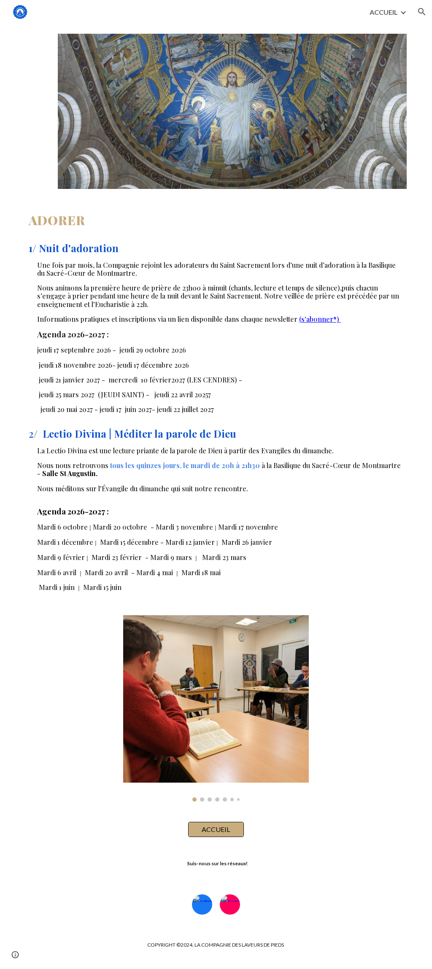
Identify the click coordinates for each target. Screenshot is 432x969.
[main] (216, 402)
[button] (422, 12)
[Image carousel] (216, 708)
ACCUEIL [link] (384, 12)
